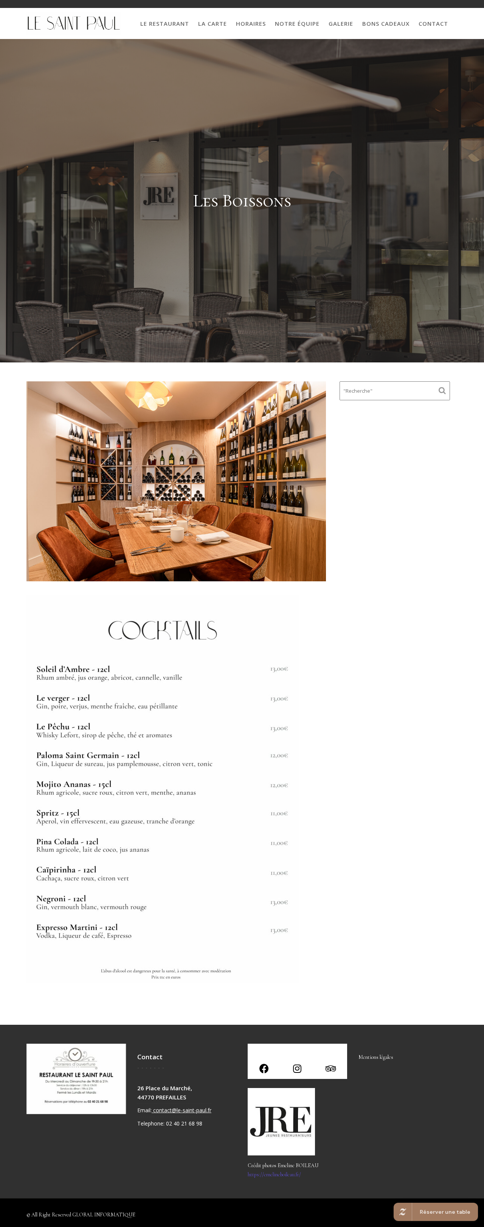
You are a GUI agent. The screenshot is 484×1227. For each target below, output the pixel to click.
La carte (212, 23)
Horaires (251, 23)
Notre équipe (297, 23)
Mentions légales (375, 1057)
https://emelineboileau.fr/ (274, 1174)
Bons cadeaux (386, 23)
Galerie (341, 23)
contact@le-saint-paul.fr (181, 1110)
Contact (433, 23)
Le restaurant (164, 23)
